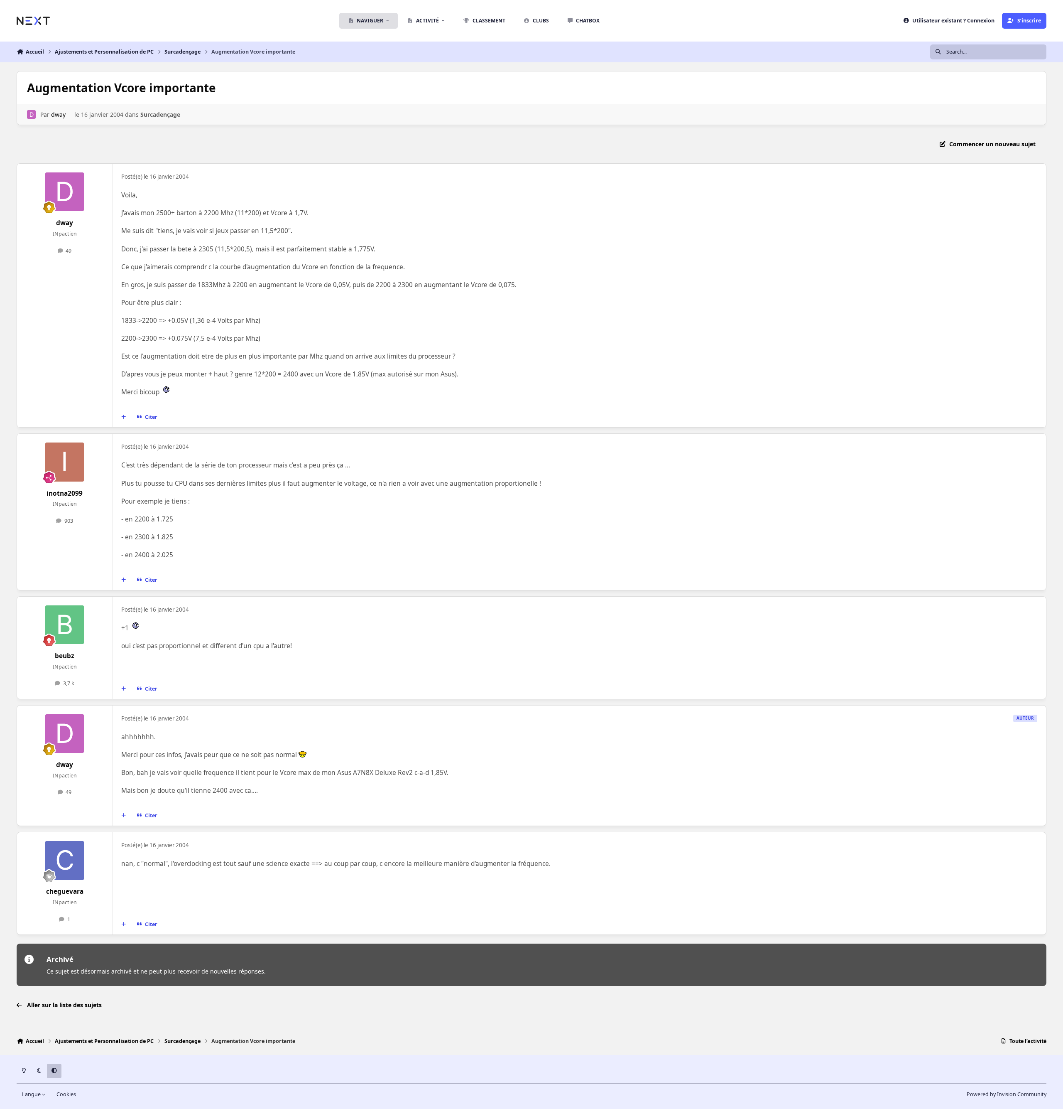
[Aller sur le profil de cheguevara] (64, 860)
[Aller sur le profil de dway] (31, 114)
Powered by (1006, 1094)
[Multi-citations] (124, 417)
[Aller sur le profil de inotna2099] (64, 462)
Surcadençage (160, 114)
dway (58, 114)
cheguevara (64, 891)
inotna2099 (65, 493)
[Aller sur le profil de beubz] (64, 624)
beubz (64, 656)
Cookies (66, 1094)
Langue (32, 1094)
